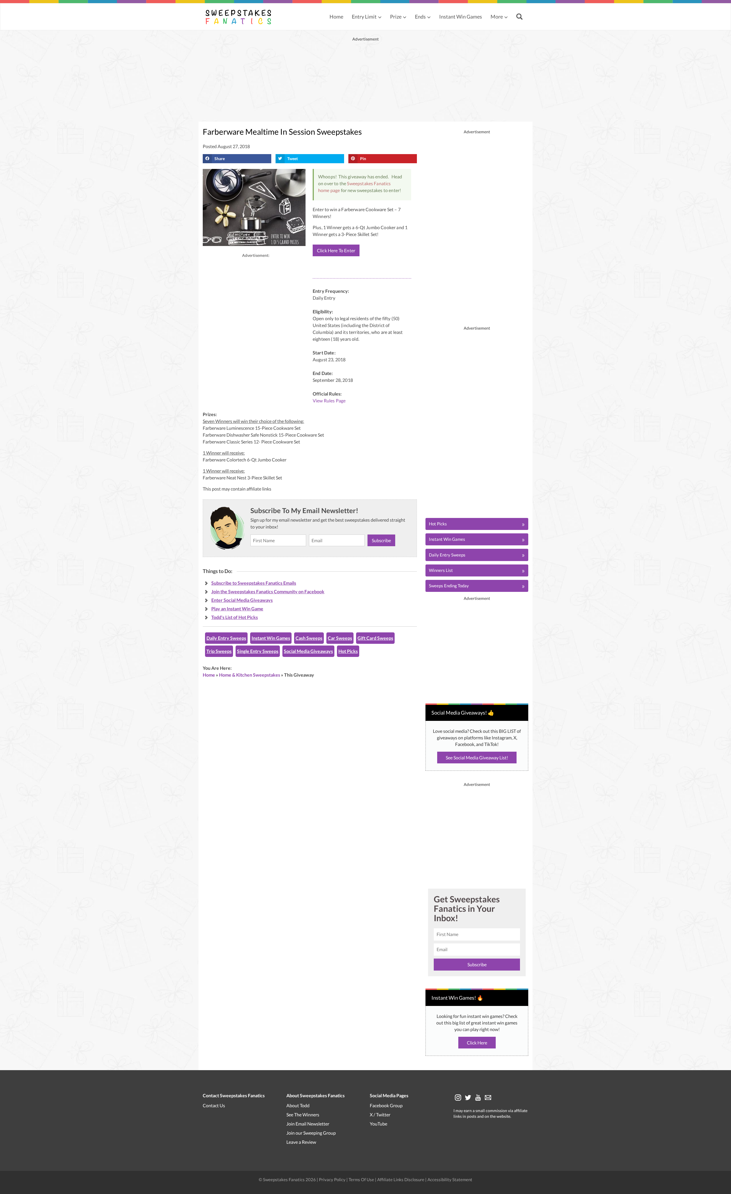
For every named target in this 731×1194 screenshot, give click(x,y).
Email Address (366, 603)
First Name (363, 576)
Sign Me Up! (407, 636)
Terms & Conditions (393, 656)
